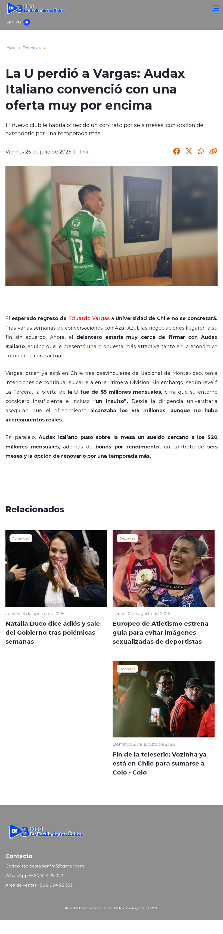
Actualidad (21, 538)
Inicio (10, 48)
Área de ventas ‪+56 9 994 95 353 (39, 885)
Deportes (32, 48)
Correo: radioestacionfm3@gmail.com (44, 866)
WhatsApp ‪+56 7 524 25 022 (34, 875)
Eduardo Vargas (89, 318)
